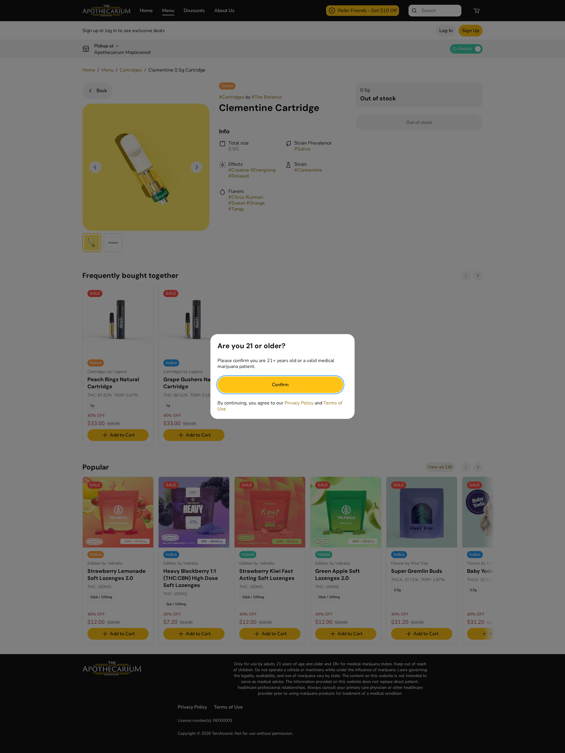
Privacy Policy (299, 403)
